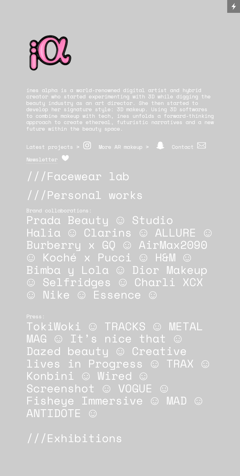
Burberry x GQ (71, 244)
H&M (165, 257)
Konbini (50, 375)
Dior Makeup (170, 269)
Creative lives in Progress (106, 357)
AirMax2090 (173, 244)
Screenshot (60, 388)
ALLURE (175, 232)
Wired (115, 375)
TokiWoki (53, 326)
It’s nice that (118, 338)
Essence (117, 294)
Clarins (108, 232)
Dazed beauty (67, 351)
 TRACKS (117, 326)
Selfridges (76, 282)
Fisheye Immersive (84, 400)
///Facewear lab (77, 176)
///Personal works (84, 194)
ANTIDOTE (53, 413)
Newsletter (42, 159)
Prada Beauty (67, 220)
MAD (176, 400)
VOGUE (135, 388)
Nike (56, 294)
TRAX (180, 363)
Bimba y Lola (67, 269)
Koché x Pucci (87, 257)
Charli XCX (168, 282)
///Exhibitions (74, 438)
